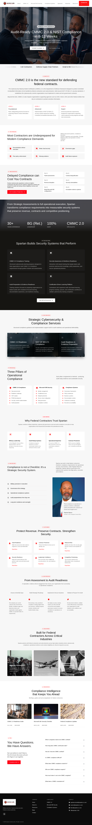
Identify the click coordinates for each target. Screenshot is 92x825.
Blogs (33, 810)
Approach (60, 3)
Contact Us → (84, 3)
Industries (67, 3)
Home (33, 802)
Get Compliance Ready (54, 48)
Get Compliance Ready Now (16, 191)
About (18, 3)
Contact (34, 812)
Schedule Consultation (37, 48)
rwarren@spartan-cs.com (77, 805)
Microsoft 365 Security (36, 3)
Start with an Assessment (45, 300)
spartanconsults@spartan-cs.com (79, 802)
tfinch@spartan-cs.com (76, 807)
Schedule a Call (13, 762)
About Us (34, 805)
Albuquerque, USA (75, 810)
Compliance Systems (50, 3)
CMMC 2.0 (25, 3)
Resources (75, 3)
